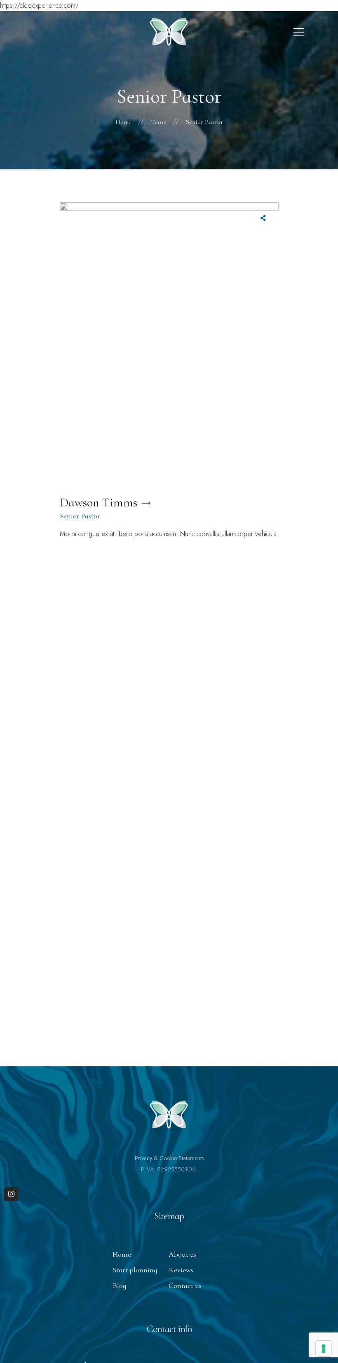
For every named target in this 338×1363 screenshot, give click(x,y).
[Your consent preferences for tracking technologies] (323, 1348)
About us (183, 1254)
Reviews (181, 1269)
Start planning (135, 1269)
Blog (119, 1285)
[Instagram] (11, 1194)
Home (122, 1254)
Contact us (185, 1285)
